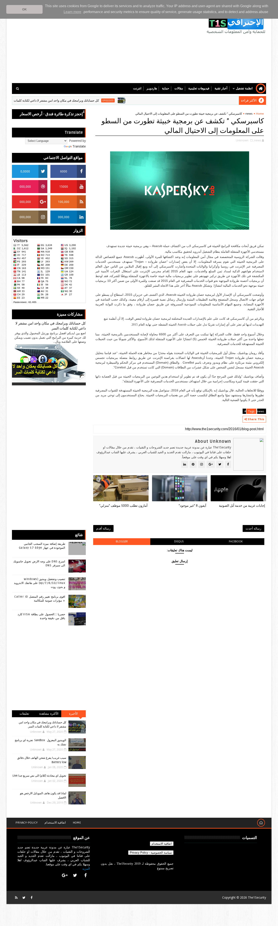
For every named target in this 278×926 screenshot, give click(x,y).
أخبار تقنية (221, 88)
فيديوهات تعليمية (198, 88)
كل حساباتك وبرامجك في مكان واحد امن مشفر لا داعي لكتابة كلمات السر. (69, 100)
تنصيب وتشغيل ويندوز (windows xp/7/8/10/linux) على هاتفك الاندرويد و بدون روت (39, 583)
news (249, 113)
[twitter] (75, 875)
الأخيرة (73, 713)
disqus (179, 541)
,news (257, 140)
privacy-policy (26, 822)
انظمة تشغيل (244, 88)
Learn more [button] (72, 12)
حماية (165, 88)
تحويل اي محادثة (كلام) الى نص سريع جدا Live (39, 775)
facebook (236, 541)
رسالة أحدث (253, 528)
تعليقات (24, 713)
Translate (79, 146)
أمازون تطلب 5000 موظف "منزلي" (123, 506)
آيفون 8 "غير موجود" (192, 506)
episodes (124, 100)
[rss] (16, 897)
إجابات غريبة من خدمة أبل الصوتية (242, 506)
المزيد (86, 868)
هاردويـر (152, 88)
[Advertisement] (91, 46)
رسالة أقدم (103, 528)
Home (260, 113)
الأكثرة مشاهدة (48, 713)
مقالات (178, 88)
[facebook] (85, 875)
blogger (122, 541)
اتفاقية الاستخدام (55, 822)
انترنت (137, 88)
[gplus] (64, 875)
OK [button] (24, 9)
